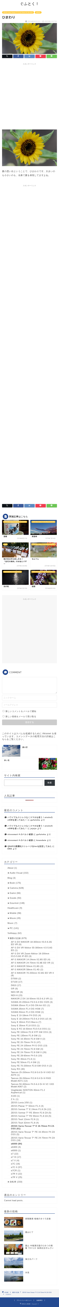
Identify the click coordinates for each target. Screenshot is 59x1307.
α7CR (14, 1170)
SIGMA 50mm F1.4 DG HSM (25, 1012)
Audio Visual (16, 873)
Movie (13, 918)
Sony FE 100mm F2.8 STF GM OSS (29, 1032)
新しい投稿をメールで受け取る (20, 716)
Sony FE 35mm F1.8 (21, 1059)
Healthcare (13, 908)
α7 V (13, 1160)
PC (11, 928)
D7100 (14, 982)
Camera (14, 888)
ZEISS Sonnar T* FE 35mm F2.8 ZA (29, 1112)
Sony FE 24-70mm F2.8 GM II (26, 1052)
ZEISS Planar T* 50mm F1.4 (25, 1106)
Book (12, 883)
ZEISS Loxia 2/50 (20, 1102)
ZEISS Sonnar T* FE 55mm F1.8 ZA (29, 1116)
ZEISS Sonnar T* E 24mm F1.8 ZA (28, 1109)
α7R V (14, 1177)
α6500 (14, 1150)
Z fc (13, 1099)
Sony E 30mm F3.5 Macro (24, 1022)
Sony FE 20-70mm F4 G (23, 1042)
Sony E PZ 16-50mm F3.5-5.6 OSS (29, 1029)
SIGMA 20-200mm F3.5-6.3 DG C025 (30, 1002)
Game (13, 893)
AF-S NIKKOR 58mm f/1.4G (25, 969)
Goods (13, 898)
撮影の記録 (15, 938)
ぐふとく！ (29, 3)
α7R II (14, 1174)
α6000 (38, 12)
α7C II (14, 1167)
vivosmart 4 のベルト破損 (20, 834)
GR (12, 988)
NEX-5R (15, 992)
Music (11, 923)
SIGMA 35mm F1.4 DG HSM (25, 1009)
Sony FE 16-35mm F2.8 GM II (26, 1039)
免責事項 (39, 1300)
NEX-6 (14, 995)
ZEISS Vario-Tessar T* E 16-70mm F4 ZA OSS (18, 12)
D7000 (14, 978)
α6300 (14, 1147)
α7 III (13, 1157)
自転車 (13, 1182)
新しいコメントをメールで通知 (20, 711)
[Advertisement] (29, 95)
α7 (12, 1154)
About (10, 868)
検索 (49, 782)
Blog (10, 878)
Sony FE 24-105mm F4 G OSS (27, 1045)
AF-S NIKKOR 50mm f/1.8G (25, 966)
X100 (13, 1096)
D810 (13, 985)
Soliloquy (12, 933)
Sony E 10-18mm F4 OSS (24, 1015)
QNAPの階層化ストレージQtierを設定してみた (30, 846)
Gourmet (14, 903)
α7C (13, 1164)
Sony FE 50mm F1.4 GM (23, 1062)
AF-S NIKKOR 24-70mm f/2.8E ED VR (30, 963)
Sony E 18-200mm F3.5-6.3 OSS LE (29, 1019)
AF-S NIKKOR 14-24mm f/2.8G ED (29, 959)
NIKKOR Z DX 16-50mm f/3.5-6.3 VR (30, 998)
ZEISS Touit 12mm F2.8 (23, 1119)
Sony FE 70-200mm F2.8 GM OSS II (29, 1066)
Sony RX (15, 1069)
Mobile (13, 913)
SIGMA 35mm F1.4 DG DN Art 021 (29, 1005)
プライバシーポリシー (24, 1300)
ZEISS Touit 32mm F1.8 (23, 1123)
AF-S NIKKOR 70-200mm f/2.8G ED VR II (32, 973)
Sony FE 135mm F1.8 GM (24, 1035)
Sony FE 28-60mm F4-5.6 (24, 1055)
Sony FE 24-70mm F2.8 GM (25, 1049)
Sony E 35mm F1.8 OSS (23, 1025)
